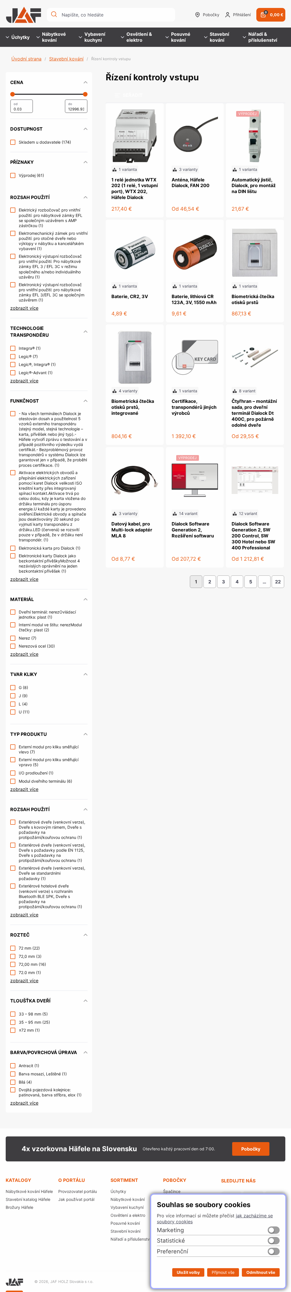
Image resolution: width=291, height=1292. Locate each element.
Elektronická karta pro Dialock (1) (49, 548)
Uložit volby (188, 1272)
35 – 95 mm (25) (34, 1022)
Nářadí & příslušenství (262, 37)
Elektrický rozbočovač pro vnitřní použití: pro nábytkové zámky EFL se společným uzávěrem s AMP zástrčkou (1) (50, 218)
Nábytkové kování (54, 37)
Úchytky (20, 37)
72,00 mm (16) (32, 964)
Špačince (171, 1191)
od (16, 104)
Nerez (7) (27, 638)
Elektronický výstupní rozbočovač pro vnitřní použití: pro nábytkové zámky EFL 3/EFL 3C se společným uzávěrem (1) (51, 292)
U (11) (24, 711)
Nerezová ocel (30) (37, 646)
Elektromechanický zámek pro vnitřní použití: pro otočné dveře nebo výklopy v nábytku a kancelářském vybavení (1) (53, 241)
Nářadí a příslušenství (131, 1239)
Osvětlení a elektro (128, 1215)
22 (278, 582)
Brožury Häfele (19, 1207)
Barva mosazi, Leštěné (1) (43, 1073)
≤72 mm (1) (29, 1030)
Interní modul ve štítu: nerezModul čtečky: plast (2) (50, 627)
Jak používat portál (76, 1199)
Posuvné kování (180, 37)
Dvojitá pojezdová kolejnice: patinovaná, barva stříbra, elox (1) (50, 1092)
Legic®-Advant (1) (36, 372)
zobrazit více (24, 308)
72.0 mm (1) (30, 972)
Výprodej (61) (31, 175)
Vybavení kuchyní (94, 37)
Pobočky (211, 14)
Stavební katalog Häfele (28, 1199)
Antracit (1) (29, 1065)
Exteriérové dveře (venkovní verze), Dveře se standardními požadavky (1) (52, 873)
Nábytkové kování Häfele (29, 1191)
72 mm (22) (29, 948)
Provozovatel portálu (77, 1191)
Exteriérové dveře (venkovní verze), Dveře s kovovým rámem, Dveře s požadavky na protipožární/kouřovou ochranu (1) (52, 830)
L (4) (23, 704)
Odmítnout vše (260, 1272)
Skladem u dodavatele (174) (45, 142)
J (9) (23, 695)
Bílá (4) (25, 1082)
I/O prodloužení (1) (36, 772)
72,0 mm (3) (30, 956)
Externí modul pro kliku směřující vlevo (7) (48, 749)
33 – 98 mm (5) (33, 1014)
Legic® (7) (28, 356)
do (70, 104)
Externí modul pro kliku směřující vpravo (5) (48, 762)
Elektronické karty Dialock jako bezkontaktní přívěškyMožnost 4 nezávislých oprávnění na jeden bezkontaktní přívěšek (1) (49, 563)
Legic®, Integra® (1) (37, 364)
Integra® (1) (30, 348)
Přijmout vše (223, 1272)
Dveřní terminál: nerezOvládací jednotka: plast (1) (47, 614)
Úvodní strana (26, 59)
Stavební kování (219, 37)
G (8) (23, 687)
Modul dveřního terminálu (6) (45, 781)
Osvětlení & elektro (139, 37)
